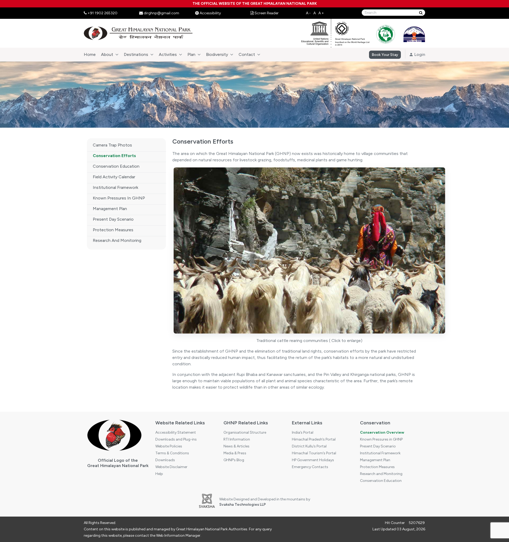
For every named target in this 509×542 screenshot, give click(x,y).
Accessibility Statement (175, 432)
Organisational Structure (244, 432)
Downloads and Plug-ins (176, 439)
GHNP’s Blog (233, 460)
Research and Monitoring (117, 240)
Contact (247, 54)
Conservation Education (116, 166)
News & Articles (236, 446)
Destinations (136, 54)
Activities (168, 54)
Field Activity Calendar (114, 176)
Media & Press (234, 453)
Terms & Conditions (172, 453)
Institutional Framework (115, 187)
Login (419, 54)
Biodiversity (217, 54)
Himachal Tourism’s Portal (314, 453)
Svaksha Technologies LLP (242, 504)
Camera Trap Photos (112, 145)
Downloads (165, 460)
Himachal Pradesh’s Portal (314, 439)
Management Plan (110, 208)
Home (90, 54)
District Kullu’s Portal (309, 446)
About (107, 54)
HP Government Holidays (313, 460)
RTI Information (236, 439)
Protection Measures (113, 229)
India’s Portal (302, 432)
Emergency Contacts (310, 467)
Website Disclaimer (171, 467)
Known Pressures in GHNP (119, 198)
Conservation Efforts (114, 155)
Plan (191, 54)
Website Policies (168, 446)
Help (159, 474)
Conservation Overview (382, 432)
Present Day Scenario (113, 219)
